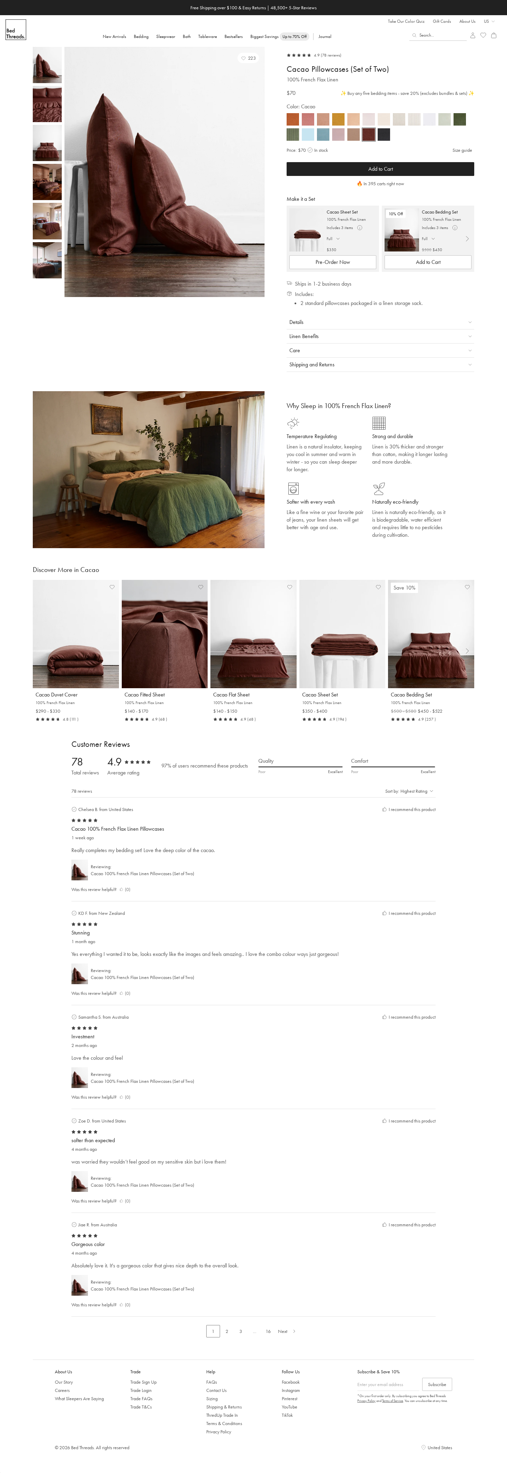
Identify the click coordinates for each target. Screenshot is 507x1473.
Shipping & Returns (224, 1407)
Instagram (291, 1390)
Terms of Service (392, 1400)
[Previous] (71, 172)
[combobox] (438, 35)
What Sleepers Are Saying (79, 1398)
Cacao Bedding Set (440, 212)
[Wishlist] (483, 35)
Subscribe (437, 1384)
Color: (301, 106)
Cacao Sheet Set (342, 212)
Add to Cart (380, 168)
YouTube (289, 1407)
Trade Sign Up (143, 1382)
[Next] (258, 172)
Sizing (212, 1398)
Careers (62, 1390)
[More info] (360, 228)
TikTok (287, 1415)
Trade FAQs (141, 1398)
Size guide (462, 150)
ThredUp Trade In (222, 1415)
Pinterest (289, 1398)
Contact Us (216, 1390)
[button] (248, 58)
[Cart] (494, 35)
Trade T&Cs (141, 1407)
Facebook (291, 1382)
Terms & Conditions (224, 1423)
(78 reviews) (331, 55)
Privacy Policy (218, 1431)
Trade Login (141, 1390)
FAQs (211, 1382)
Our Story (64, 1382)
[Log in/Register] (473, 35)
